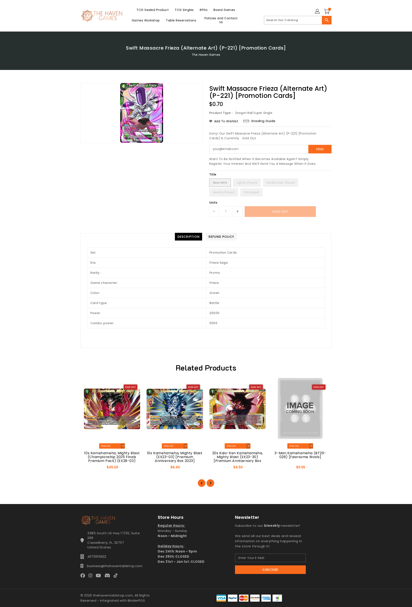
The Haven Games (206, 55)
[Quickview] (87, 468)
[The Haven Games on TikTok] (117, 575)
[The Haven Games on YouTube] (99, 575)
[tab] (188, 237)
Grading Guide (263, 121)
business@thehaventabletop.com (113, 566)
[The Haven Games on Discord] (109, 575)
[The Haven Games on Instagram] (91, 575)
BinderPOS (136, 600)
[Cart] (327, 11)
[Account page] (317, 11)
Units (213, 202)
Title (213, 174)
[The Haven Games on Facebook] (84, 575)
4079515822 (96, 556)
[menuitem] (152, 9)
